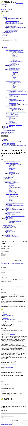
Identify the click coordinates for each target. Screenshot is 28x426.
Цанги (13, 83)
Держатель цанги (16, 85)
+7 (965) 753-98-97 (5, 9)
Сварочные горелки (14, 64)
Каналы (14, 57)
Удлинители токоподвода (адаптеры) (18, 94)
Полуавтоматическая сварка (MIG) (14, 18)
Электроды (12, 66)
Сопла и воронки (13, 96)
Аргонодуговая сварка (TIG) (13, 22)
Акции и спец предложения (7, 132)
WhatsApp (12, 334)
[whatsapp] (11, 9)
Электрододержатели (14, 68)
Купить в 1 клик (18, 260)
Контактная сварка (11, 19)
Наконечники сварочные (18, 52)
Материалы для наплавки (15, 125)
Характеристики (5, 263)
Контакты (5, 35)
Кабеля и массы (13, 105)
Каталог (5, 17)
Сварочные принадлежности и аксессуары (16, 24)
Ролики (14, 63)
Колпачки (14, 86)
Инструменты (12, 99)
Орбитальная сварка (11, 26)
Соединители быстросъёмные (16, 100)
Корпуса (14, 88)
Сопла (13, 55)
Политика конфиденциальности (8, 364)
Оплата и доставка (8, 32)
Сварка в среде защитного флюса (14, 23)
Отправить (3, 391)
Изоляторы (14, 60)
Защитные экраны (13, 119)
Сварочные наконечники (18, 75)
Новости (5, 34)
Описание (11, 263)
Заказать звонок (4, 136)
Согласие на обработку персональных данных (12, 394)
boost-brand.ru (9, 367)
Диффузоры (15, 56)
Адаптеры (14, 54)
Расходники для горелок (15, 51)
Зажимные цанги (13, 114)
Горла (13, 59)
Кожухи (11, 121)
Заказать (16, 420)
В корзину (3, 255)
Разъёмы (11, 101)
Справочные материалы (9, 130)
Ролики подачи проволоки (15, 61)
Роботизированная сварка (12, 21)
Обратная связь (4, 11)
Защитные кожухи (13, 103)
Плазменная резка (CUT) (12, 30)
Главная (5, 15)
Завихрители (12, 122)
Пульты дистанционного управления (18, 104)
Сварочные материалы (11, 31)
